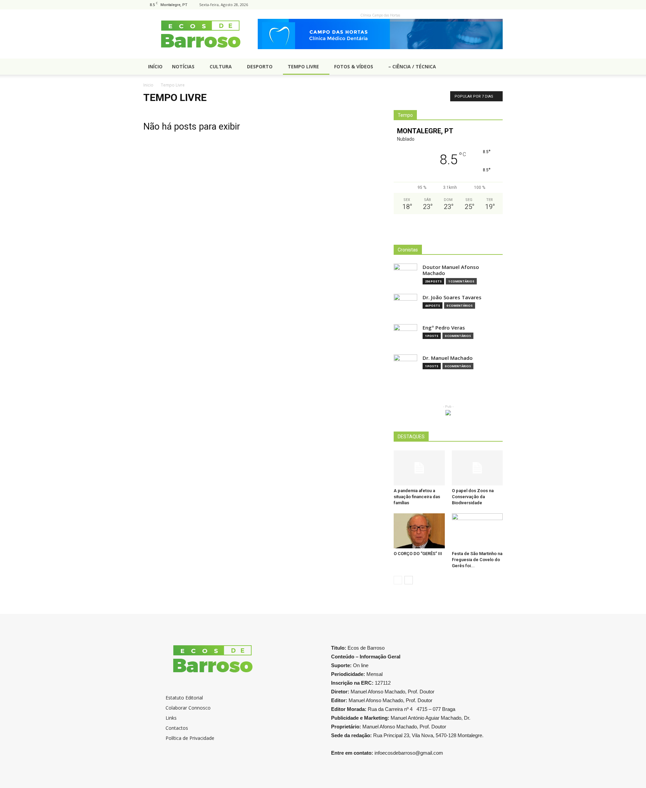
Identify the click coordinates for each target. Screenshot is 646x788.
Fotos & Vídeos (353, 66)
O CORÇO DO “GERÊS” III (418, 553)
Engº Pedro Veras (444, 327)
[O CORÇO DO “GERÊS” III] (419, 530)
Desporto (260, 66)
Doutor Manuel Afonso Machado (451, 270)
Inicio (148, 85)
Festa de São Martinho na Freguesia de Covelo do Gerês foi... (477, 559)
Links (171, 718)
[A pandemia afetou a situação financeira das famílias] (419, 467)
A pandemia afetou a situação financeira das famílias (417, 496)
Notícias (183, 66)
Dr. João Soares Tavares (452, 297)
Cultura (221, 66)
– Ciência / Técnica (412, 66)
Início (155, 66)
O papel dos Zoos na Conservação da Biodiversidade (473, 496)
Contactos (177, 728)
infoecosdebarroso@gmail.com (408, 753)
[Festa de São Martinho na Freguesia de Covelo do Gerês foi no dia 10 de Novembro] (477, 530)
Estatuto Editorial (184, 697)
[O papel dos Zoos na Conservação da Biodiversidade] (477, 467)
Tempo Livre (303, 66)
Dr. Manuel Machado (448, 358)
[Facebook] (498, 4)
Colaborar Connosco (188, 708)
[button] (495, 67)
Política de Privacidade (190, 738)
